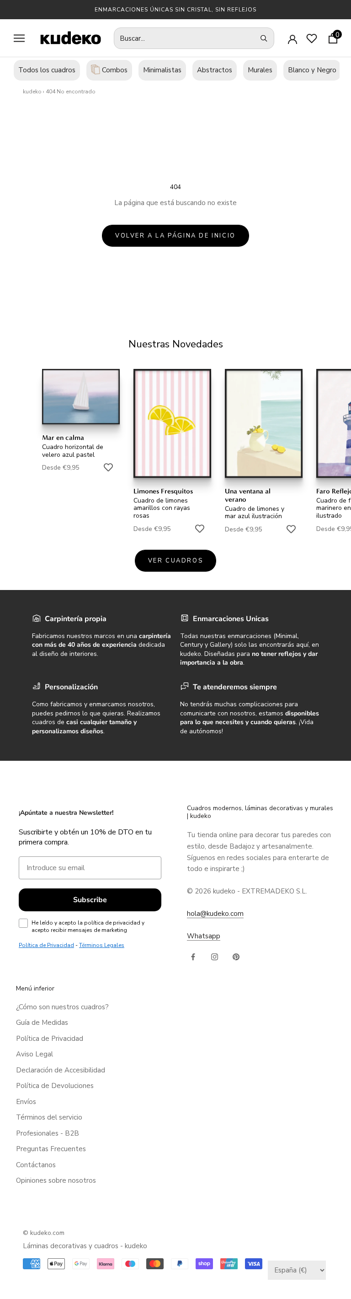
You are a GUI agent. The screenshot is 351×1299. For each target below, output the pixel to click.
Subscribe (90, 900)
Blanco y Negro (312, 70)
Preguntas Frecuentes (51, 1148)
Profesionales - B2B (47, 1133)
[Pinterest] (236, 956)
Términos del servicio (49, 1117)
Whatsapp (203, 936)
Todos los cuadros (46, 70)
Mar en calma (63, 437)
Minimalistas (162, 70)
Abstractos (214, 70)
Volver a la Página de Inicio (175, 236)
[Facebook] (193, 956)
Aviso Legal (34, 1054)
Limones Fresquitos (163, 491)
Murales (260, 70)
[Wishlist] (311, 38)
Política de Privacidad (49, 1038)
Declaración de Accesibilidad (60, 1070)
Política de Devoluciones (55, 1085)
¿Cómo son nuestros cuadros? (62, 1007)
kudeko (32, 91)
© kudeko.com (43, 1233)
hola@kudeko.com (215, 913)
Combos (114, 70)
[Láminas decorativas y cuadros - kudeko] (66, 38)
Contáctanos (36, 1164)
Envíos (26, 1101)
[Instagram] (214, 956)
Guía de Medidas (42, 1022)
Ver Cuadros (175, 561)
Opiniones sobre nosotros (56, 1180)
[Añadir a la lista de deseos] (108, 467)
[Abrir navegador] (19, 38)
